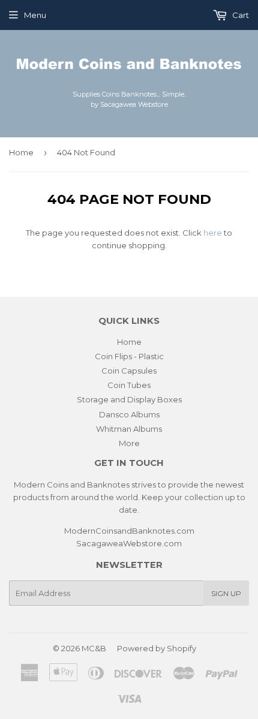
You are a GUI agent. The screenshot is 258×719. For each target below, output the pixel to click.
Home (21, 152)
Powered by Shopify (156, 648)
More (129, 443)
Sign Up (226, 593)
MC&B (94, 648)
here (212, 232)
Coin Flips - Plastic (129, 356)
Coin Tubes (129, 385)
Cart (239, 15)
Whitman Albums (129, 429)
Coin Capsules (129, 370)
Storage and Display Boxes (129, 399)
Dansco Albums (129, 414)
